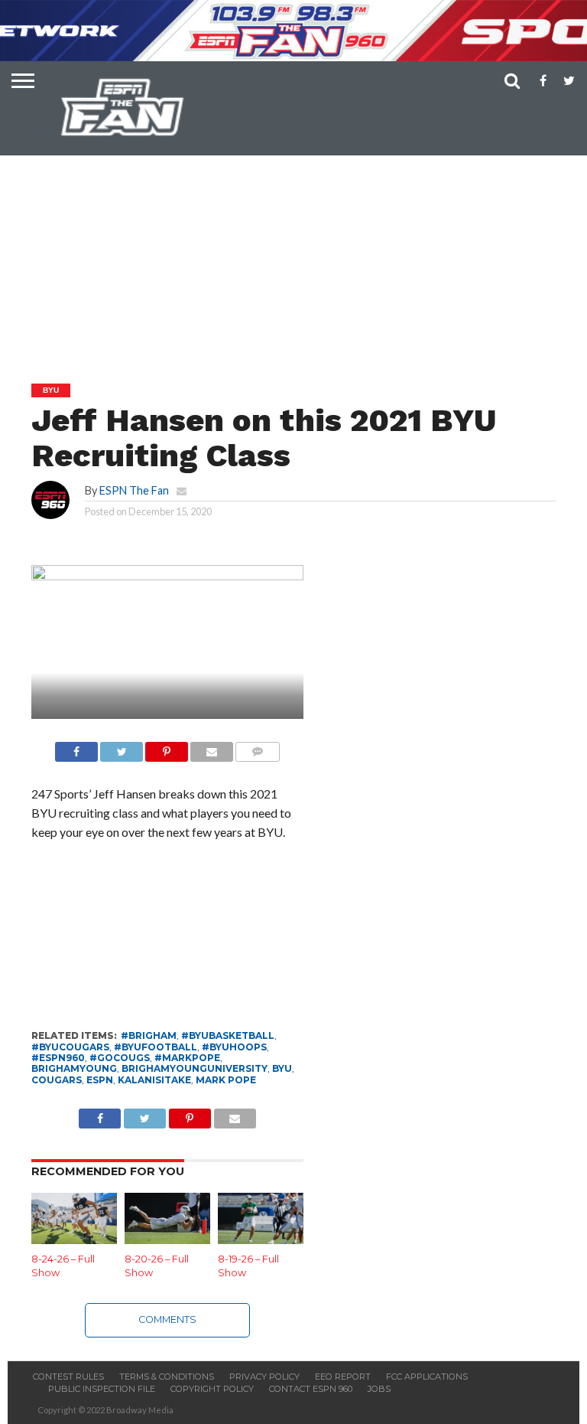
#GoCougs (119, 1057)
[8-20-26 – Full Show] (167, 1239)
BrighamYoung (74, 1068)
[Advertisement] (297, 230)
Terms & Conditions (166, 1376)
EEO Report (343, 1376)
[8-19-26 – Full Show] (260, 1239)
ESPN (99, 1080)
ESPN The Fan (134, 490)
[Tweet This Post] (121, 747)
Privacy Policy (264, 1376)
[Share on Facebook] (76, 747)
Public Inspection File (101, 1388)
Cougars (56, 1080)
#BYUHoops (234, 1047)
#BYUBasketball (227, 1035)
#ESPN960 (58, 1057)
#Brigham (149, 1035)
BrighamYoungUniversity (195, 1068)
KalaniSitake (154, 1080)
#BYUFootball (155, 1047)
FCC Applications (427, 1376)
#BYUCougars (70, 1047)
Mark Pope (226, 1080)
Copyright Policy (212, 1388)
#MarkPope (187, 1057)
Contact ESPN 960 (310, 1388)
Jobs (379, 1388)
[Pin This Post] (166, 747)
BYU (282, 1068)
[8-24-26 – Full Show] (74, 1239)
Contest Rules (68, 1376)
